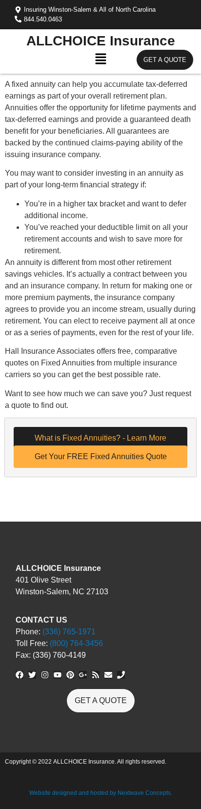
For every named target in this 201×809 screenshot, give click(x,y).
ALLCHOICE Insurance (100, 40)
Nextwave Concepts (144, 792)
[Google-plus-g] (83, 675)
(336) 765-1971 (69, 631)
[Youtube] (57, 675)
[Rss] (96, 675)
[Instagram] (45, 675)
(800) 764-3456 (76, 643)
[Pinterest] (70, 675)
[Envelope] (108, 675)
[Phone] (121, 675)
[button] (100, 61)
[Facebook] (19, 675)
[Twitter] (32, 675)
